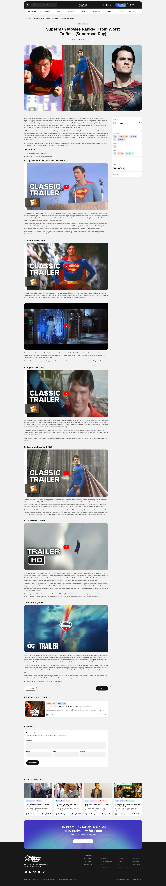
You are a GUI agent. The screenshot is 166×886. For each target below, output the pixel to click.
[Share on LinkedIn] (123, 168)
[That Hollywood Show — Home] (83, 5)
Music (121, 11)
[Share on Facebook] (115, 168)
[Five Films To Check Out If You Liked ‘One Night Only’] (128, 790)
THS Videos (136, 864)
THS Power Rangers (106, 861)
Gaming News (88, 864)
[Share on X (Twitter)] (119, 168)
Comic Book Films (123, 136)
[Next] (141, 779)
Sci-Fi (85, 867)
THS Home (27, 18)
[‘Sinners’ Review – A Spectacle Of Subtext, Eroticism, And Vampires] (35, 709)
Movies (33, 801)
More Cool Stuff (133, 11)
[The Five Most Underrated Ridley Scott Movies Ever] (38, 790)
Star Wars (104, 859)
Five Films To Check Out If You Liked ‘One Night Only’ (127, 805)
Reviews (57, 11)
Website (82, 751)
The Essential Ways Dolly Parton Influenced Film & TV (67, 805)
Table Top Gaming (123, 867)
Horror (54, 703)
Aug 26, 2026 (77, 814)
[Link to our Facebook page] (39, 871)
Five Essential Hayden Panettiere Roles (97, 805)
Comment (29, 740)
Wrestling (108, 11)
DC (83, 23)
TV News (83, 11)
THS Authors (136, 861)
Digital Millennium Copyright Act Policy (66, 879)
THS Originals (32, 11)
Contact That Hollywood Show (48, 879)
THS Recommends (45, 11)
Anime (102, 864)
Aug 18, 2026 (107, 814)
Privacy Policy (36, 879)
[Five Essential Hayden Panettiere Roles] (98, 790)
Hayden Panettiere (101, 801)
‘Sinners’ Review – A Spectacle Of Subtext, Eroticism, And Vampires (69, 707)
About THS (136, 858)
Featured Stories (105, 867)
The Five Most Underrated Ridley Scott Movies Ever (37, 805)
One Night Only (130, 801)
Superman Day (129, 153)
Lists (79, 23)
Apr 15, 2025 (103, 715)
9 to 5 (67, 801)
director (39, 801)
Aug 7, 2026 (137, 814)
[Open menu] (28, 5)
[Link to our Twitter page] (25, 871)
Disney (120, 861)
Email (55, 751)
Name (28, 751)
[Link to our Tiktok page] (43, 871)
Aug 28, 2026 (47, 814)
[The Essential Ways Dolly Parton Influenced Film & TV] (68, 790)
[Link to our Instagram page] (30, 871)
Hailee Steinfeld (62, 703)
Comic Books (96, 11)
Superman (120, 153)
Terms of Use (27, 879)
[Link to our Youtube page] (34, 871)
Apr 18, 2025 (76, 39)
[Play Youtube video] (66, 186)
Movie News (70, 11)
